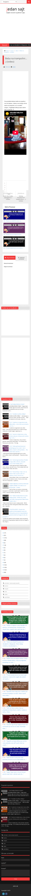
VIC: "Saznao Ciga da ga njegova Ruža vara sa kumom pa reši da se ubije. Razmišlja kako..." (15, 726)
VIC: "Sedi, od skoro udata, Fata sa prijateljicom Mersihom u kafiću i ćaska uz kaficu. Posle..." (15, 710)
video (17, 50)
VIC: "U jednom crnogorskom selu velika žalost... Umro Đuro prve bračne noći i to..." (18, 424)
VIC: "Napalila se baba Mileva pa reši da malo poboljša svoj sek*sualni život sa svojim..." (15, 743)
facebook (6, 894)
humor (12, 50)
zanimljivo (7, 597)
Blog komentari (10, 257)
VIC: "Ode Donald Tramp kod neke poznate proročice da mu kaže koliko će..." (15, 758)
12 (3, 540)
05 (3, 565)
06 (3, 562)
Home (7, 50)
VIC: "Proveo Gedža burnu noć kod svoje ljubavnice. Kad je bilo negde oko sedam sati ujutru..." (14, 677)
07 (3, 545)
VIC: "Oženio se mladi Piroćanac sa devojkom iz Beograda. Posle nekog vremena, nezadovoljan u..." (13, 644)
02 (3, 535)
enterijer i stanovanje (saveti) (12, 583)
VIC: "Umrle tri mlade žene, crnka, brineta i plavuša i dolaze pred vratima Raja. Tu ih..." (18, 436)
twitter (3, 894)
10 (3, 555)
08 (3, 542)
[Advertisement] (15, 30)
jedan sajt (15, 9)
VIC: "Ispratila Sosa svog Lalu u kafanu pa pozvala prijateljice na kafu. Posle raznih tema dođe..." (15, 693)
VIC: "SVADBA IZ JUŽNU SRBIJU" (18, 414)
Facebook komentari (21, 258)
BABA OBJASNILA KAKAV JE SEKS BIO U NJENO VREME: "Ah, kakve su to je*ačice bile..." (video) (18, 485)
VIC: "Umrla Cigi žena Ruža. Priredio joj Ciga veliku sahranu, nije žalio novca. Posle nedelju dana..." (18, 461)
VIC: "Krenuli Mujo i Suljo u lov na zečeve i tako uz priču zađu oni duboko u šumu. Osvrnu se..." (18, 473)
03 (3, 533)
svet (6, 591)
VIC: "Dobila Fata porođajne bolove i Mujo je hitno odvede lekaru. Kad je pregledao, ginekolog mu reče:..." (15, 660)
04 (3, 567)
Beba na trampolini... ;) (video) (14, 51)
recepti (6, 589)
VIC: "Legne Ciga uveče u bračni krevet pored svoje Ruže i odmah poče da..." (14, 773)
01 (3, 538)
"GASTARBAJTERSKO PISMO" (17, 404)
